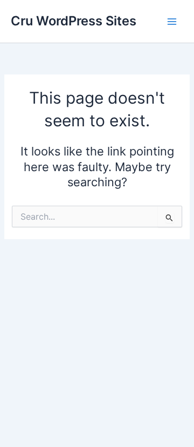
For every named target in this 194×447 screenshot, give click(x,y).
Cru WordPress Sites (73, 21)
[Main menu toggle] (172, 21)
